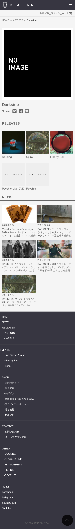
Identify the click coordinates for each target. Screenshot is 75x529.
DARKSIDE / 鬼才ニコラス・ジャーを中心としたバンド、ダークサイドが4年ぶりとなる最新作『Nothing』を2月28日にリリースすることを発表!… (54, 270)
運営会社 (9, 409)
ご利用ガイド (12, 383)
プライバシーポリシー (17, 404)
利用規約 (9, 414)
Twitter (5, 486)
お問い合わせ (12, 431)
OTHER (6, 448)
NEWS (5, 322)
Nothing (7, 156)
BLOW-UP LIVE (13, 459)
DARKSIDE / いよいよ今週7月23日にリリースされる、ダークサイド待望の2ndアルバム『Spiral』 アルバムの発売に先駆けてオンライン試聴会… (19, 305)
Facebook (7, 492)
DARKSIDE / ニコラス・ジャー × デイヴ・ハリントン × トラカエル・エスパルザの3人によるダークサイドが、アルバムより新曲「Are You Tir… (19, 270)
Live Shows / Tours (15, 355)
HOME (5, 20)
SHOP (5, 377)
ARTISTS (18, 20)
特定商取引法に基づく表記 (19, 398)
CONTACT (7, 426)
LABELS (9, 338)
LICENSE (10, 470)
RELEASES (8, 327)
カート (65, 13)
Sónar (8, 366)
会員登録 (44, 13)
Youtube (6, 508)
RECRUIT (10, 475)
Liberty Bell (57, 156)
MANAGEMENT (13, 464)
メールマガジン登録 (15, 437)
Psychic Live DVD (13, 188)
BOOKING (10, 453)
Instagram (7, 497)
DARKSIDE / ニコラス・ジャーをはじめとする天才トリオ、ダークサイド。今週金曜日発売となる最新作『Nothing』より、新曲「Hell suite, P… (54, 235)
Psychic (31, 188)
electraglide (11, 360)
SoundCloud (9, 502)
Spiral (29, 156)
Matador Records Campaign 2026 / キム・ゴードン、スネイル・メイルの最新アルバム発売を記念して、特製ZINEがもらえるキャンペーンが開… (19, 235)
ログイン (55, 13)
